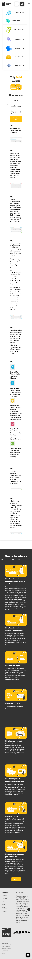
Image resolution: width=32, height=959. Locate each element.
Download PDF (16, 119)
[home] (5, 4)
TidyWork (4, 898)
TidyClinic (4, 911)
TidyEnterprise (6, 902)
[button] (29, 4)
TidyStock (4, 895)
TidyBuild (4, 908)
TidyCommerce (6, 905)
